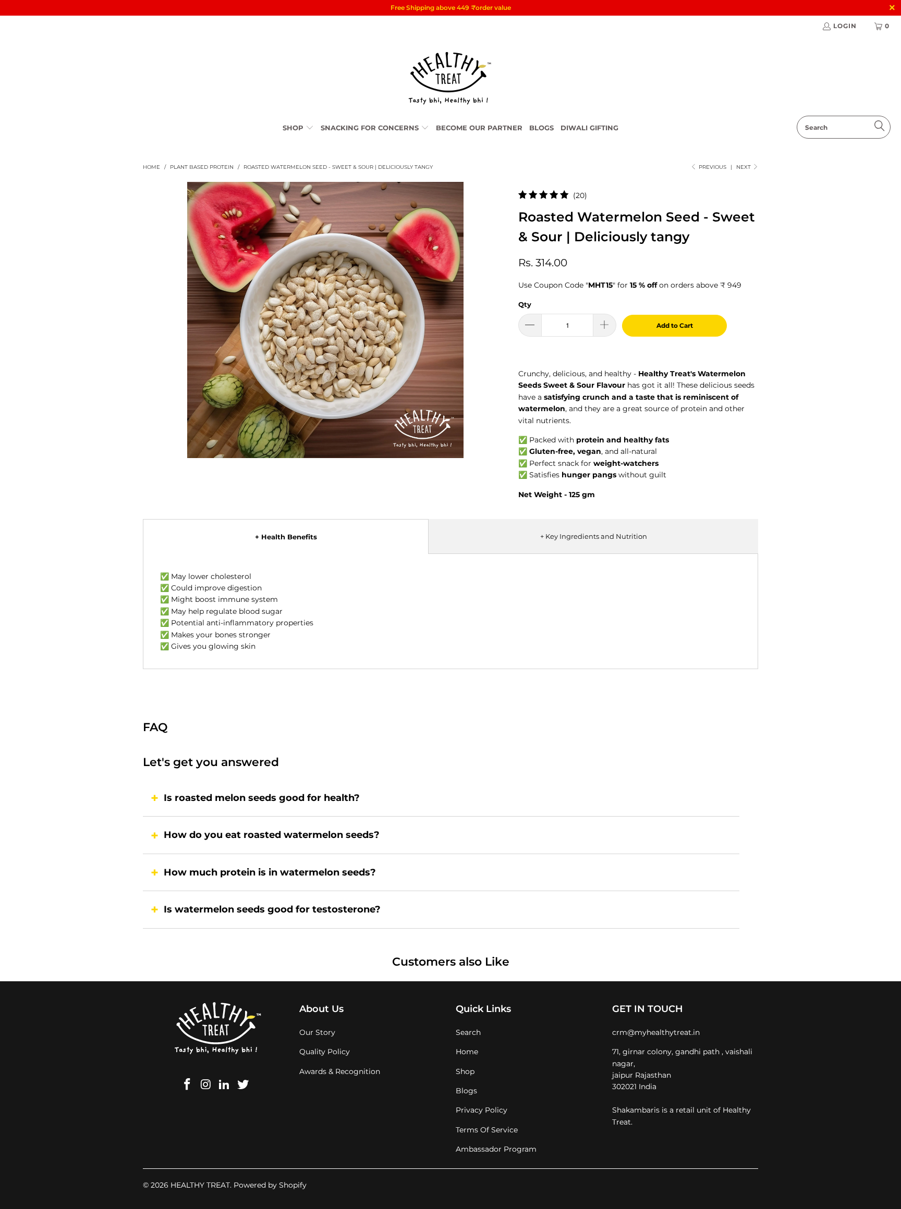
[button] (298, 128)
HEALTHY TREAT (200, 1185)
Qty (524, 304)
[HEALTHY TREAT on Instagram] (206, 1085)
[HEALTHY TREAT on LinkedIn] (225, 1085)
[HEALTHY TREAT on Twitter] (243, 1085)
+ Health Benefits (286, 537)
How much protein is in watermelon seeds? (270, 872)
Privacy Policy (481, 1110)
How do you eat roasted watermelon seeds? (272, 835)
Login (845, 26)
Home (467, 1051)
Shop (465, 1071)
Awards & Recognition (339, 1071)
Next (744, 167)
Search (468, 1032)
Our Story (317, 1032)
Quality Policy (324, 1051)
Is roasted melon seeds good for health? (262, 798)
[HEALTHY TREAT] (450, 79)
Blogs (466, 1090)
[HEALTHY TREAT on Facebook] (188, 1085)
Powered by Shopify (270, 1185)
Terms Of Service (487, 1129)
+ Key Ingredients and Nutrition (593, 536)
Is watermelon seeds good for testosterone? (272, 909)
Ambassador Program (496, 1149)
